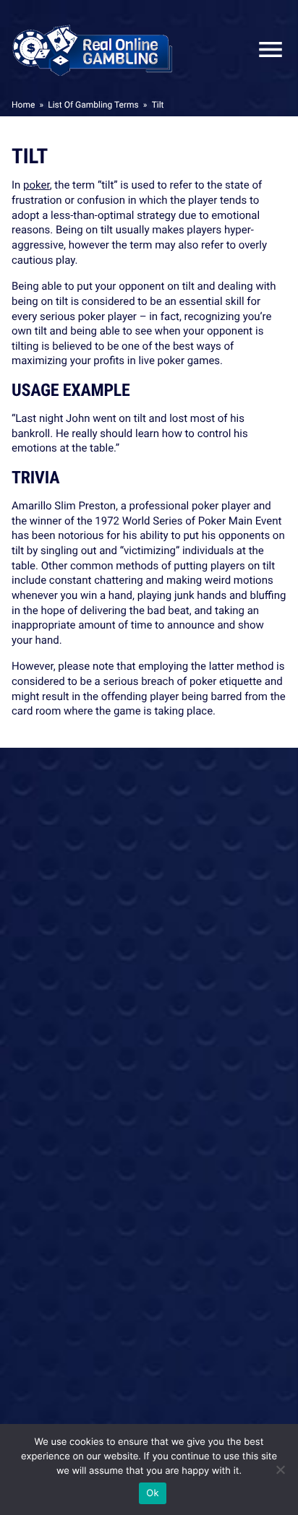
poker (36, 185)
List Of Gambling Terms (93, 105)
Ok (152, 1493)
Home (23, 105)
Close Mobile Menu (264, 49)
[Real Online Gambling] (93, 49)
